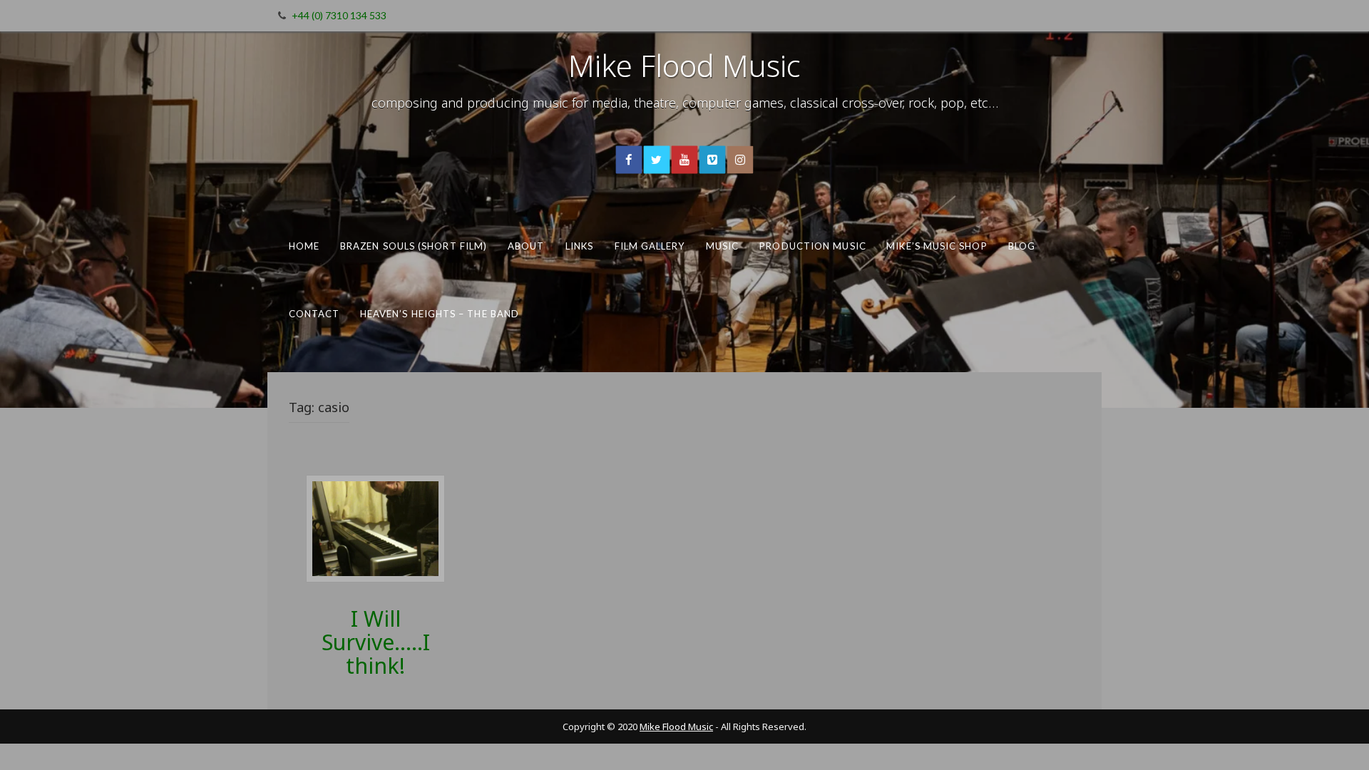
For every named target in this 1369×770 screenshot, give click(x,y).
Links (579, 246)
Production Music (812, 246)
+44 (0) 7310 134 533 (339, 15)
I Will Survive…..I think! (376, 642)
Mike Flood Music (684, 65)
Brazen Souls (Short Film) (413, 246)
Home (304, 246)
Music (722, 246)
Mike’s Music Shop (936, 246)
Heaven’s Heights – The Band (439, 313)
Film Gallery (650, 246)
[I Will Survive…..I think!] (375, 527)
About (526, 246)
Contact (314, 313)
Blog (1021, 246)
